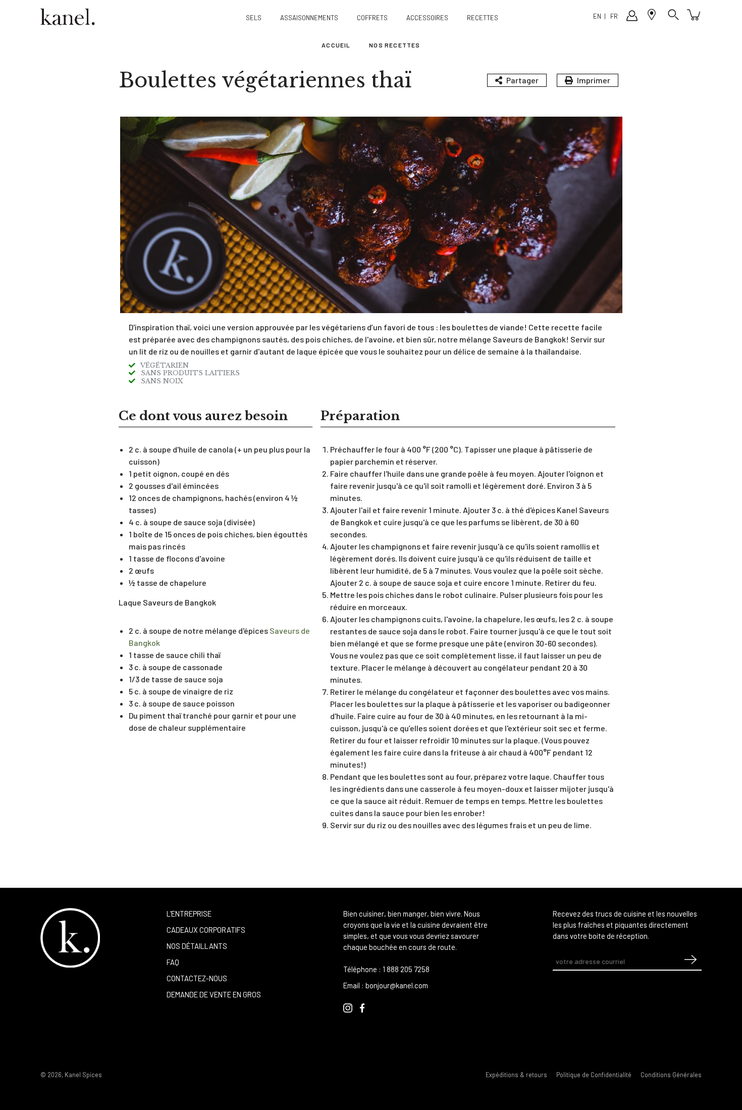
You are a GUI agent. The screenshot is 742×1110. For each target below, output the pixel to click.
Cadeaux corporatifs (206, 929)
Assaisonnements (309, 18)
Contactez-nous (197, 978)
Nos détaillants (197, 945)
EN (597, 16)
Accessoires (427, 18)
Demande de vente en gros (214, 994)
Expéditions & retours (516, 1075)
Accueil (336, 44)
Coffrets (372, 18)
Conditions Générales (671, 1075)
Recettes (482, 18)
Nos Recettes (394, 44)
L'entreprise (189, 913)
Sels (253, 18)
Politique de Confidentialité (593, 1075)
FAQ (173, 962)
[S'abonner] (690, 962)
